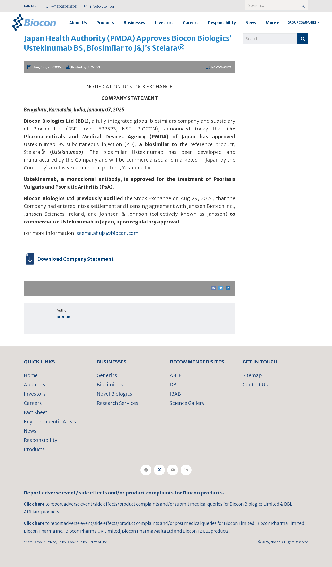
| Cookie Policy (76, 542)
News (250, 22)
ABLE (176, 375)
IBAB (175, 394)
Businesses (134, 22)
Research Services (117, 403)
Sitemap (252, 375)
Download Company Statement (75, 259)
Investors (164, 22)
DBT (175, 384)
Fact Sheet (35, 412)
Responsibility (222, 22)
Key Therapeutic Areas (50, 421)
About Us (78, 22)
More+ (272, 22)
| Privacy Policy (55, 542)
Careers (190, 22)
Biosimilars (110, 384)
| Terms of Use (97, 542)
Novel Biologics (114, 394)
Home (31, 375)
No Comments (221, 67)
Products (105, 22)
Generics (107, 375)
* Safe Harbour (34, 542)
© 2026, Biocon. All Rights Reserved (283, 542)
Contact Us (255, 384)
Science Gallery (187, 403)
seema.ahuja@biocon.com (107, 233)
